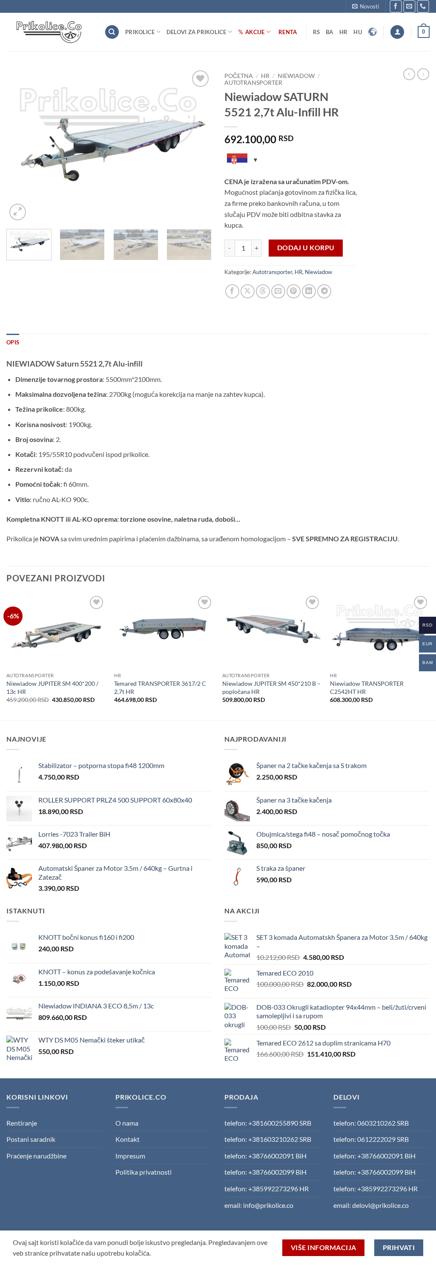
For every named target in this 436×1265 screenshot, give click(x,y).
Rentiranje (21, 1123)
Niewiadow (296, 75)
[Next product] (409, 74)
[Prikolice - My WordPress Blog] (49, 32)
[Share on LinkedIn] (309, 291)
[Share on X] (248, 291)
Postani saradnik (30, 1139)
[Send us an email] (409, 6)
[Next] (196, 145)
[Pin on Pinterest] (294, 291)
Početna (238, 75)
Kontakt (127, 1139)
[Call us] (423, 6)
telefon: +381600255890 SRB (267, 1123)
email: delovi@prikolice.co (371, 1205)
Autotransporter (253, 82)
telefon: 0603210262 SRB (371, 1123)
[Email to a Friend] (278, 291)
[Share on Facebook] (232, 291)
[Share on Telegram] (324, 291)
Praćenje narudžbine (36, 1156)
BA (329, 32)
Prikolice (140, 32)
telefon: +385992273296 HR (266, 1188)
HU (357, 32)
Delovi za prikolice (196, 32)
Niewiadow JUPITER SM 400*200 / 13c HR (52, 687)
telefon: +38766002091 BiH (265, 1156)
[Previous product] (423, 74)
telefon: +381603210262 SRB (267, 1139)
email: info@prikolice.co (258, 1205)
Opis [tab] (12, 342)
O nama (126, 1123)
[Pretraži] (112, 32)
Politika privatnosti (143, 1172)
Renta (287, 32)
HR (343, 32)
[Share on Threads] (263, 291)
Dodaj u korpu (306, 247)
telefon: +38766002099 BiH (265, 1172)
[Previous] (21, 145)
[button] (365, 6)
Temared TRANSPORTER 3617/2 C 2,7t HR (160, 687)
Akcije (255, 32)
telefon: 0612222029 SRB (371, 1139)
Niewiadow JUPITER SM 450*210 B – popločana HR (271, 687)
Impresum (130, 1156)
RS (316, 32)
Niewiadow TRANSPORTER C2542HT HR (367, 687)
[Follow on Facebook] (396, 6)
